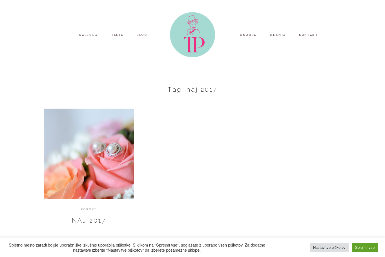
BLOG (142, 35)
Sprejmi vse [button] (365, 247)
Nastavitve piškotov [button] (329, 247)
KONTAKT (308, 35)
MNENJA (278, 35)
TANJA (117, 35)
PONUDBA (247, 35)
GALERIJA (88, 35)
